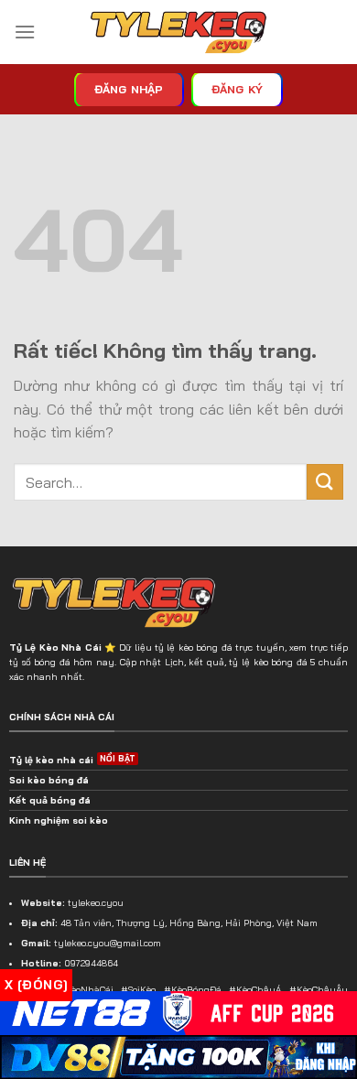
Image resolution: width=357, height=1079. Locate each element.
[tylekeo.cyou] (178, 32)
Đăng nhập (129, 89)
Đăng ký (237, 89)
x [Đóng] (36, 984)
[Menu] (25, 31)
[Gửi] (325, 482)
